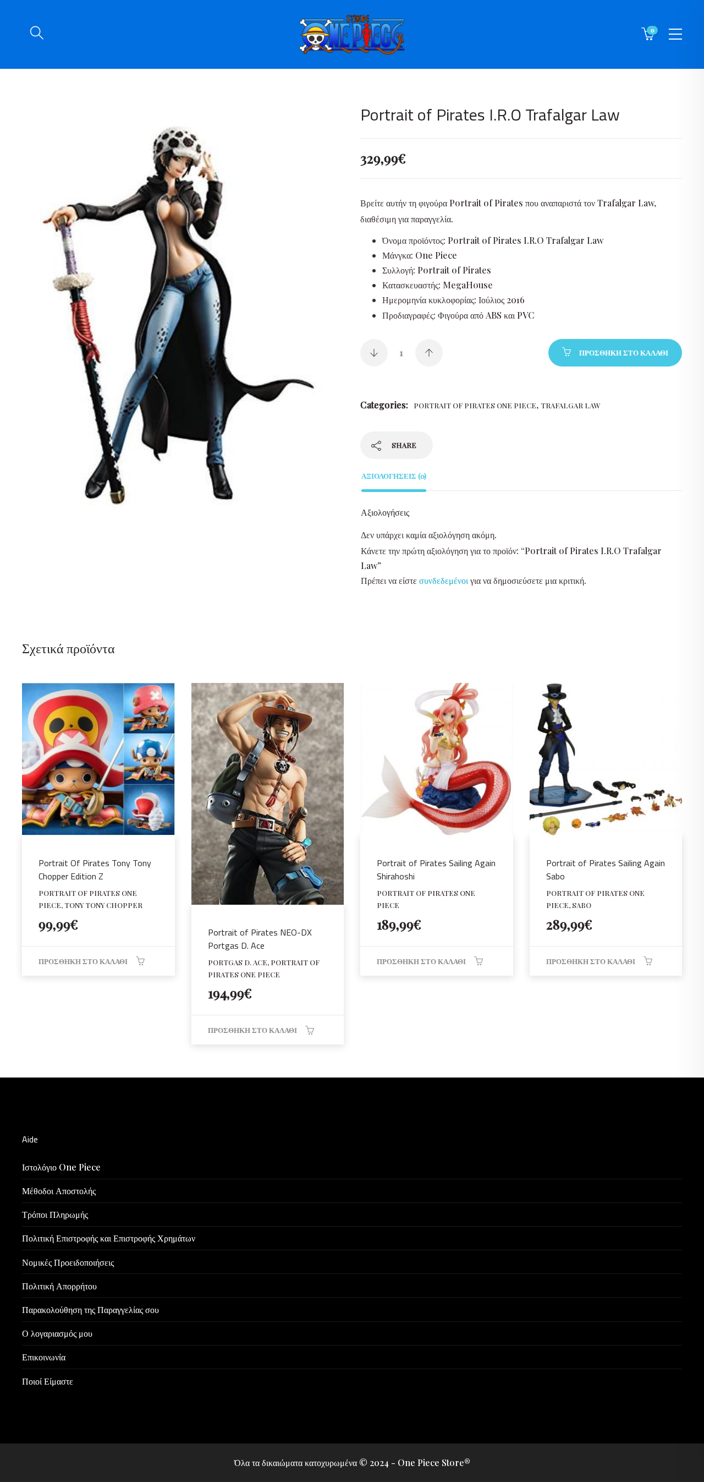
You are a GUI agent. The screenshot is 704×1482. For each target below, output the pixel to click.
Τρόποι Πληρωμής (55, 1214)
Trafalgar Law (570, 405)
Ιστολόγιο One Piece (61, 1167)
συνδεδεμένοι (444, 580)
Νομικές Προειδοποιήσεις (68, 1262)
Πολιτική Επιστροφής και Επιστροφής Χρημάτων (108, 1238)
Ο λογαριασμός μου (57, 1333)
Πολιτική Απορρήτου (59, 1286)
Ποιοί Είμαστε (47, 1381)
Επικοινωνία (43, 1357)
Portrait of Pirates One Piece (475, 405)
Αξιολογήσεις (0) (393, 475)
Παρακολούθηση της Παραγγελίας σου (90, 1309)
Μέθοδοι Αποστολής (59, 1190)
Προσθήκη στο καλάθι (623, 352)
